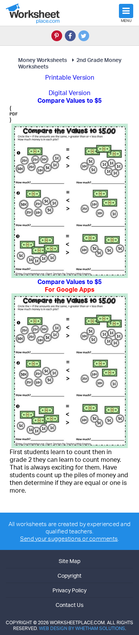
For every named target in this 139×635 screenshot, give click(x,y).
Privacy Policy (69, 590)
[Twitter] (83, 35)
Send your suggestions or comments (69, 538)
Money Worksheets (42, 60)
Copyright (69, 575)
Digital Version (69, 93)
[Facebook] (70, 35)
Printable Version (69, 77)
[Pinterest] (56, 35)
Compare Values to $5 (69, 285)
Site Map (69, 561)
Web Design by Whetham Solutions (82, 628)
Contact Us (69, 605)
